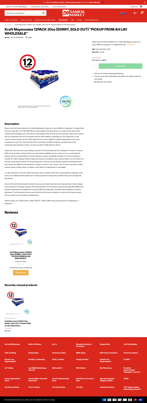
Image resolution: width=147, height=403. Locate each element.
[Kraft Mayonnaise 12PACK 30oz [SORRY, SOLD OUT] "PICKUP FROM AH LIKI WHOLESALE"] (18, 303)
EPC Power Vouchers (109, 353)
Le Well (127, 359)
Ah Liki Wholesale (17, 37)
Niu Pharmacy (106, 368)
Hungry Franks (82, 359)
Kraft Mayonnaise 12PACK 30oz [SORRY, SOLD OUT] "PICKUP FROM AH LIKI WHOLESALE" (18, 323)
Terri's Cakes (34, 387)
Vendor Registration (92, 20)
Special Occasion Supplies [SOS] (107, 379)
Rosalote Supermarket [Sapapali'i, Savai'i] (132, 370)
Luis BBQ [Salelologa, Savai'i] (37, 369)
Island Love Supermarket (105, 360)
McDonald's (57, 368)
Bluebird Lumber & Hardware (84, 345)
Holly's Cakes (58, 359)
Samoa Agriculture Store (13, 379)
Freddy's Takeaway (36, 359)
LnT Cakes (9, 368)
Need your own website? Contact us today (40, 400)
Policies (79, 20)
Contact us (133, 7)
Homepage (8, 25)
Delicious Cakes (59, 353)
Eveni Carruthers (131, 353)
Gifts (72, 20)
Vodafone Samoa (107, 387)
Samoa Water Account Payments (37, 379)
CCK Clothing (10, 353)
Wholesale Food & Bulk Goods (44, 20)
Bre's (54, 344)
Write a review (20, 273)
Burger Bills (105, 344)
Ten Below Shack (12, 387)
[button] (97, 64)
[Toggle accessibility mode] (141, 6)
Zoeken (43, 13)
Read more (131, 44)
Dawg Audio (33, 353)
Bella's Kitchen (34, 344)
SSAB (126, 378)
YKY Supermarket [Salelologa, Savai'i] (132, 388)
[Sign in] (135, 13)
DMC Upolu (81, 353)
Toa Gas (79, 387)
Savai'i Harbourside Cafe (60, 379)
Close (144, 2)
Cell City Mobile (130, 344)
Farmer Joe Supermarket (10, 360)
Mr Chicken (81, 368)
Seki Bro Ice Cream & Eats (85, 379)
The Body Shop (58, 387)
